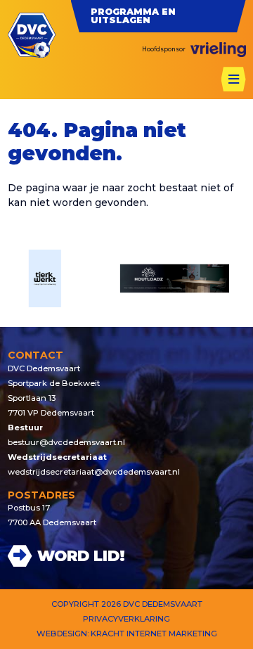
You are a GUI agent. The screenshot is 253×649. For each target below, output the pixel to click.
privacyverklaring (126, 619)
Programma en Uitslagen (133, 16)
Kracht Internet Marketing (154, 633)
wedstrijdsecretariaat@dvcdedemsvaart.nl (94, 472)
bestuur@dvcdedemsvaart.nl (66, 442)
